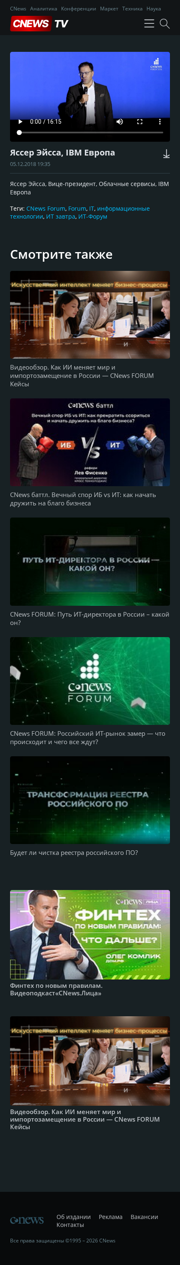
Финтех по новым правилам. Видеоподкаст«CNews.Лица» (56, 989)
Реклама (111, 1217)
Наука (154, 8)
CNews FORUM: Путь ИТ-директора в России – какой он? (90, 618)
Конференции (78, 8)
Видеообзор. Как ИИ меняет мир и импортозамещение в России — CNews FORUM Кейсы (82, 375)
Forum (77, 208)
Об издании (74, 1217)
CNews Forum (45, 208)
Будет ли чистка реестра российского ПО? (74, 852)
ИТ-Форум (92, 216)
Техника (132, 8)
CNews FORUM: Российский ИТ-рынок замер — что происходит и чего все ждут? (87, 737)
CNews (18, 8)
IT (91, 208)
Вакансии (144, 1217)
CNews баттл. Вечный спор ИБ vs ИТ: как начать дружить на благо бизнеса (83, 498)
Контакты (70, 1225)
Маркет (109, 8)
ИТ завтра (60, 216)
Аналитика (43, 8)
